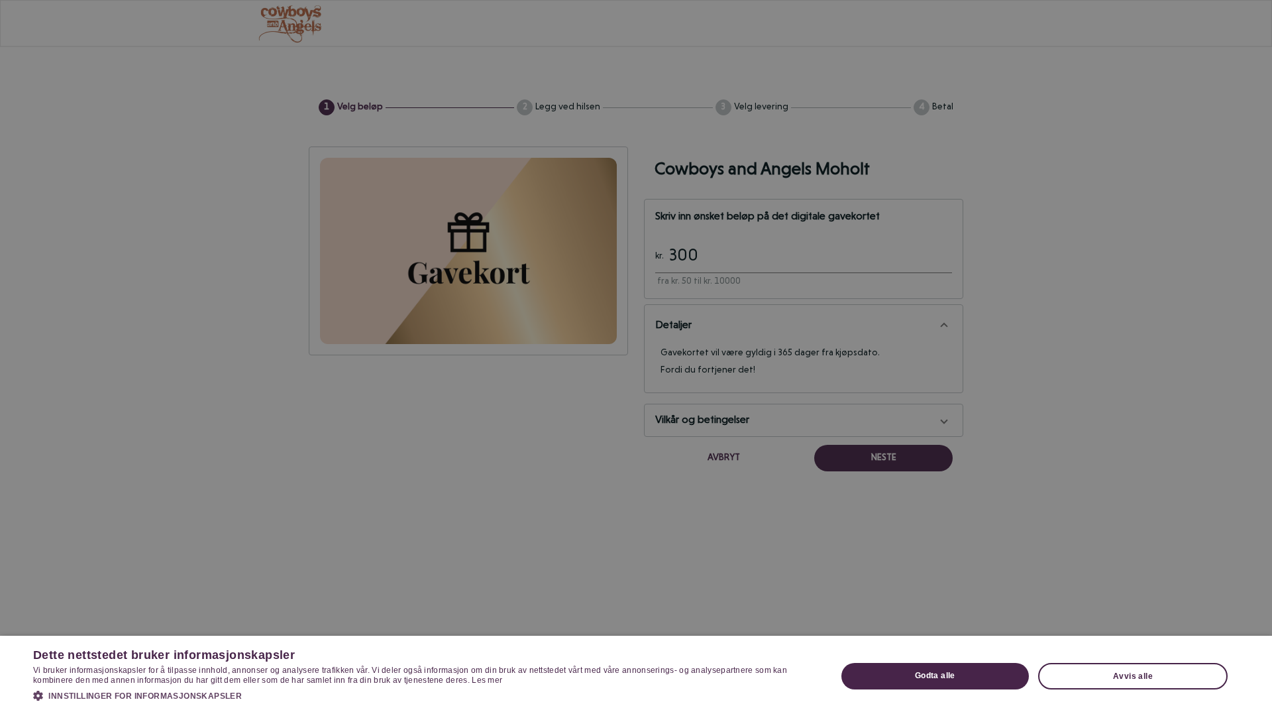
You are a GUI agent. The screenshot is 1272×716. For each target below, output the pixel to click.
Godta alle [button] (935, 675)
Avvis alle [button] (1133, 676)
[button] (423, 695)
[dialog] (636, 676)
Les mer (487, 680)
